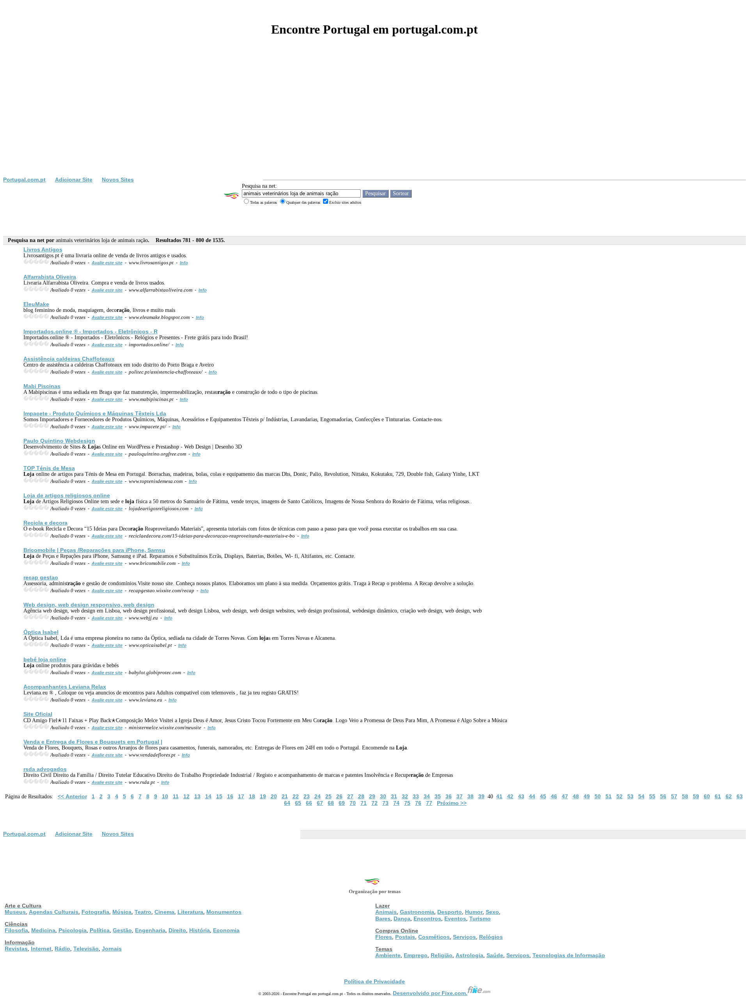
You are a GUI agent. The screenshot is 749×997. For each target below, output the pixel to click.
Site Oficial (37, 714)
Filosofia (16, 930)
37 (459, 796)
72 (374, 803)
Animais (386, 912)
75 (407, 803)
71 (363, 803)
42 (510, 796)
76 (418, 803)
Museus (15, 912)
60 (707, 796)
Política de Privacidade (374, 981)
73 (385, 803)
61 (718, 796)
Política (100, 930)
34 (427, 796)
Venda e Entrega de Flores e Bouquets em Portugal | (92, 742)
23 (307, 796)
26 (339, 796)
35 (438, 796)
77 (429, 803)
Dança (402, 918)
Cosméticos (434, 937)
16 (230, 796)
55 (652, 796)
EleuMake (36, 304)
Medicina (43, 930)
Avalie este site (107, 262)
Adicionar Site (73, 179)
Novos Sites (118, 179)
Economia (226, 930)
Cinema (164, 912)
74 (396, 803)
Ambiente (388, 955)
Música (121, 912)
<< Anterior (72, 796)
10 (165, 796)
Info (184, 262)
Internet (41, 948)
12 (186, 796)
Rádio (62, 948)
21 (285, 796)
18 (252, 796)
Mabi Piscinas (41, 386)
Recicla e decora (45, 523)
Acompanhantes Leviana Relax (64, 687)
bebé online (44, 659)
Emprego (416, 955)
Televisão (86, 948)
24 (317, 796)
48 (576, 796)
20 (274, 796)
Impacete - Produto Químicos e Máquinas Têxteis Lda (94, 413)
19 (263, 796)
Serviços (464, 937)
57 (674, 796)
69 (342, 803)
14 (208, 796)
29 (372, 796)
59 (696, 796)
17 (241, 796)
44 (532, 796)
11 (176, 796)
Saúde (494, 955)
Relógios (491, 937)
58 (685, 796)
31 (394, 796)
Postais (405, 937)
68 (331, 803)
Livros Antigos (42, 249)
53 (630, 796)
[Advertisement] (374, 118)
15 (219, 796)
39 (481, 796)
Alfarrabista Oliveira (49, 277)
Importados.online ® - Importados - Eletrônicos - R (90, 331)
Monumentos (223, 912)
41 (499, 796)
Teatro (143, 912)
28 (361, 796)
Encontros (427, 918)
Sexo (492, 912)
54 (641, 796)
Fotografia (95, 912)
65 (298, 803)
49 (587, 796)
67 (320, 803)
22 (296, 796)
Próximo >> (452, 803)
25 (328, 796)
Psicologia (73, 930)
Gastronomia (417, 912)
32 (405, 796)
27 (350, 796)
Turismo (480, 918)
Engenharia (150, 930)
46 (554, 796)
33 (416, 796)
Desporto (449, 912)
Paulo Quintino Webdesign (59, 441)
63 (740, 796)
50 (598, 796)
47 (565, 796)
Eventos (455, 918)
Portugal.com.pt (24, 179)
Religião (442, 955)
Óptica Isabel (41, 632)
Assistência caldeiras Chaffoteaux (69, 359)
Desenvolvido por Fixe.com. (430, 993)
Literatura (190, 912)
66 (309, 803)
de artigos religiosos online (66, 495)
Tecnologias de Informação (568, 955)
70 (353, 803)
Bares (382, 918)
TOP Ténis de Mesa (49, 468)
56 (663, 796)
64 (287, 803)
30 (383, 796)
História (199, 930)
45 (543, 796)
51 (608, 796)
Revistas (16, 948)
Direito (177, 930)
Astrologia (469, 955)
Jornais (112, 948)
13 (197, 796)
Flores (383, 937)
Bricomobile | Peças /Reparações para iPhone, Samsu (94, 550)
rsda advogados (45, 769)
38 (470, 796)
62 (729, 796)
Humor (474, 912)
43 (521, 796)
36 (448, 796)
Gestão (122, 930)
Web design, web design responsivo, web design (88, 605)
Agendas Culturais (53, 912)
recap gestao (40, 577)
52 (619, 796)
